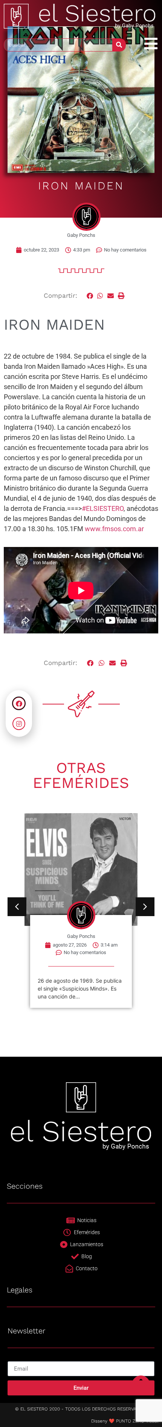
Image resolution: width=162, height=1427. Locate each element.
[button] (90, 296)
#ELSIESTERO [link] (103, 508)
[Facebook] (18, 703)
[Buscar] (118, 45)
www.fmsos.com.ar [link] (114, 529)
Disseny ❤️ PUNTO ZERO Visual (124, 1421)
